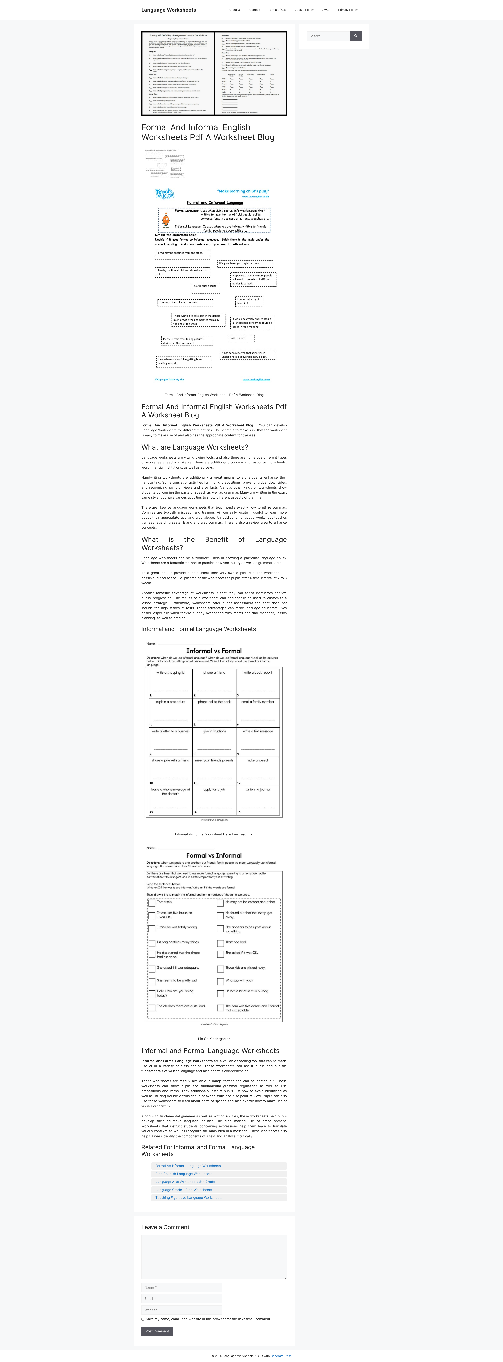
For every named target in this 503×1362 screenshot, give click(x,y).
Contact (254, 10)
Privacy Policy (348, 10)
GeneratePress (281, 1356)
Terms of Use (277, 10)
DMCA (325, 10)
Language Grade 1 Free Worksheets (183, 1190)
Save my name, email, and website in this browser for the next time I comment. (208, 1319)
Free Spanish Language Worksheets (183, 1174)
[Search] (356, 36)
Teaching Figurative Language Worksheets (188, 1198)
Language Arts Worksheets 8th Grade (185, 1182)
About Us (235, 10)
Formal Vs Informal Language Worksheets (188, 1166)
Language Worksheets (168, 10)
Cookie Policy (304, 10)
